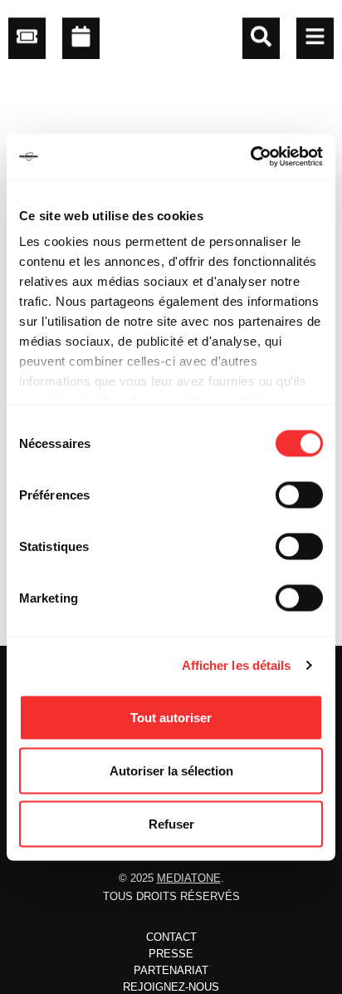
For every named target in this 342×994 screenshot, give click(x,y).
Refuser (171, 823)
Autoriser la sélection (171, 770)
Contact (171, 937)
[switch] (299, 494)
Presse (171, 953)
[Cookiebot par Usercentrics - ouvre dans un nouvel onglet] (250, 157)
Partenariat (171, 970)
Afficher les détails (236, 665)
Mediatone (189, 878)
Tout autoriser (171, 717)
